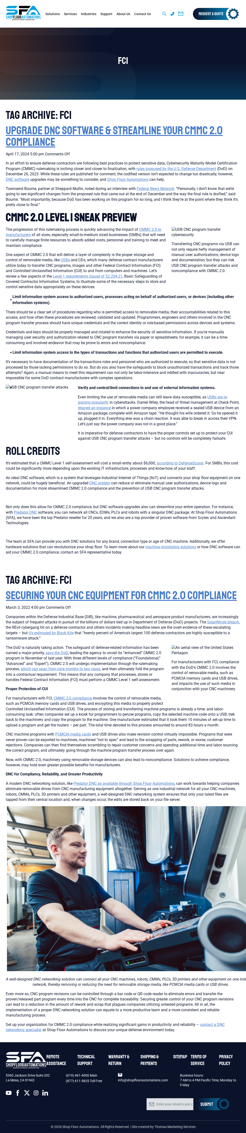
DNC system (99, 483)
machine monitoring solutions (170, 547)
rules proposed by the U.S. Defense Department (176, 168)
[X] (27, 1094)
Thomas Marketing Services (175, 1127)
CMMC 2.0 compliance (73, 698)
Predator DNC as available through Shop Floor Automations (124, 783)
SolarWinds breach (223, 622)
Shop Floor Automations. (81, 1127)
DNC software (17, 179)
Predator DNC (25, 512)
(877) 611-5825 (77, 1081)
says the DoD (57, 653)
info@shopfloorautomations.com (143, 1080)
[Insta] (36, 1094)
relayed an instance (94, 408)
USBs (65, 260)
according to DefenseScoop (180, 463)
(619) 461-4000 (78, 1075)
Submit (212, 1104)
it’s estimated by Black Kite (51, 633)
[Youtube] (9, 1094)
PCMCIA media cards (73, 734)
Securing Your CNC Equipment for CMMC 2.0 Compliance (121, 595)
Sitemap (180, 1057)
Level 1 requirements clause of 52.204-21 (88, 276)
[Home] (23, 14)
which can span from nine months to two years (60, 669)
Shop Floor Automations (127, 179)
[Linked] (45, 1094)
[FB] (18, 1094)
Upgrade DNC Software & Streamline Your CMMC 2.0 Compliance (114, 136)
